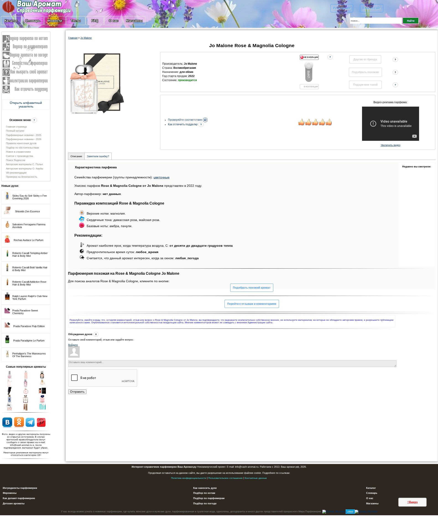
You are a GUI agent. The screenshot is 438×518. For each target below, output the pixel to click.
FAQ (95, 21)
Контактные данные (256, 478)
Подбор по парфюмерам (208, 498)
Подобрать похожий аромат (252, 287)
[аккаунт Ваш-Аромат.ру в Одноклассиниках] (19, 422)
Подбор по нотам (204, 493)
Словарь (32, 21)
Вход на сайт (372, 8)
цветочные (161, 177)
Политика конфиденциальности (188, 478)
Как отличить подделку (183, 124)
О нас (113, 21)
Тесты (76, 21)
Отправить (77, 391)
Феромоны (9, 493)
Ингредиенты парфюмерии (20, 488)
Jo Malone (86, 37)
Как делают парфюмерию (19, 498)
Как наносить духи (205, 488)
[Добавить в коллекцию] (309, 72)
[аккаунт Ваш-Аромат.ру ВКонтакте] (7, 422)
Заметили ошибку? (98, 156)
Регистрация (341, 8)
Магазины (134, 21)
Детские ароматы (13, 503)
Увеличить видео (390, 145)
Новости (55, 21)
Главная (73, 37)
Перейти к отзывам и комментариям (251, 303)
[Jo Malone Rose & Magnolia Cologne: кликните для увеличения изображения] (96, 83)
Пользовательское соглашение (225, 478)
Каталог (11, 21)
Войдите (73, 345)
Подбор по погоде (204, 503)
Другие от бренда (365, 59)
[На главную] (25, 6)
